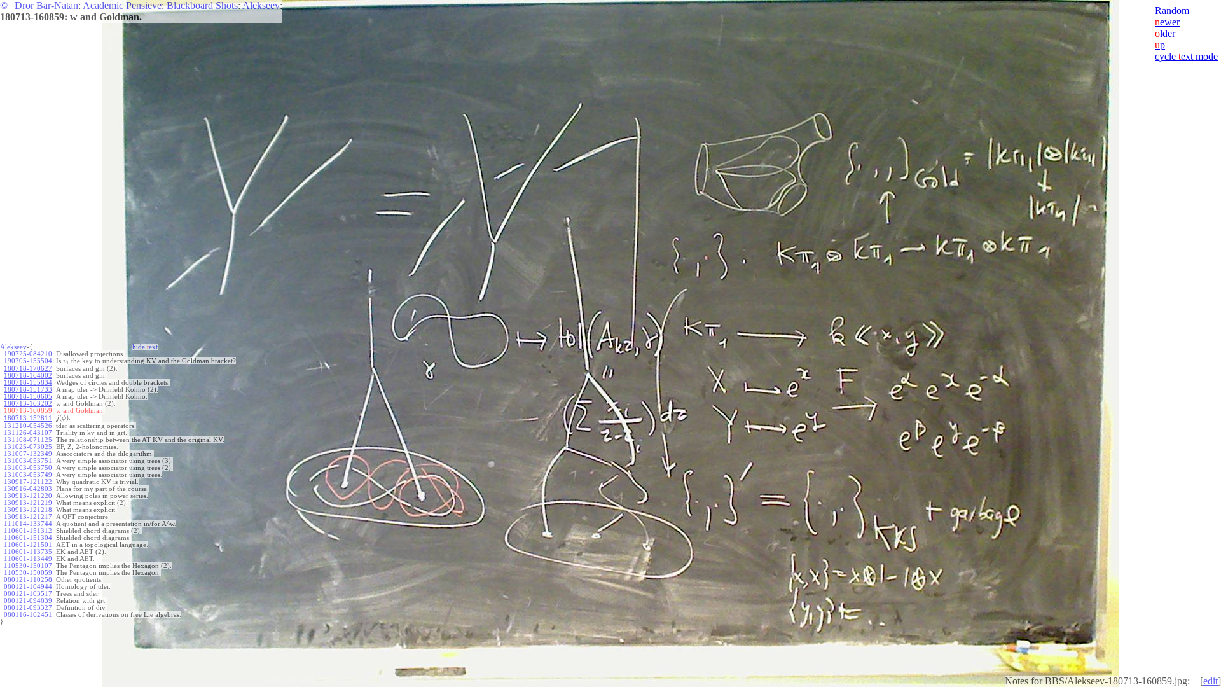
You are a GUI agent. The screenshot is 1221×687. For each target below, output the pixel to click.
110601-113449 (28, 558)
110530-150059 (28, 572)
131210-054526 (28, 425)
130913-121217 (28, 516)
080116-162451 (28, 614)
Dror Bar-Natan (46, 5)
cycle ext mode (1186, 56)
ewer (1167, 22)
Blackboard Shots (202, 5)
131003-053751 (28, 460)
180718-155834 (28, 382)
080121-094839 (28, 600)
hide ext (145, 347)
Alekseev (261, 5)
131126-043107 (28, 432)
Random (1172, 10)
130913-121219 (28, 502)
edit (1210, 681)
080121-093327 (28, 607)
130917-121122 (28, 481)
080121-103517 (28, 593)
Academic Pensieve (122, 5)
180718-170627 (28, 368)
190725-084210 (28, 353)
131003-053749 (28, 474)
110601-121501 (28, 544)
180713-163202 (28, 403)
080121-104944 (28, 586)
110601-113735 (28, 551)
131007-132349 (28, 453)
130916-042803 (28, 488)
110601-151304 (28, 537)
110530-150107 (28, 565)
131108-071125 (28, 439)
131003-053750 (28, 467)
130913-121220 (28, 495)
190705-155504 (28, 360)
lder (1165, 33)
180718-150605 (28, 396)
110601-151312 (28, 530)
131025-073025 (28, 446)
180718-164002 (28, 375)
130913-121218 (28, 509)
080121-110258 (28, 579)
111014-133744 (28, 523)
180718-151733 (28, 389)
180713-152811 (28, 418)
